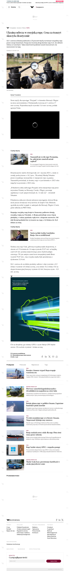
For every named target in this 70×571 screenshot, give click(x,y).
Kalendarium (21, 549)
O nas (8, 527)
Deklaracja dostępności (23, 534)
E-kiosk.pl (50, 527)
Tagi (46, 365)
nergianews (40, 7)
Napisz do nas (11, 531)
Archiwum (35, 532)
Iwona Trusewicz (16, 95)
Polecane (23, 365)
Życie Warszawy (52, 538)
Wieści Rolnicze (51, 536)
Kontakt (9, 529)
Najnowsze (35, 365)
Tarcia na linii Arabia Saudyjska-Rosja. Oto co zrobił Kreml (42, 234)
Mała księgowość (52, 532)
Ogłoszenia (35, 529)
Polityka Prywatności (23, 527)
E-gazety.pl (50, 529)
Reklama (34, 527)
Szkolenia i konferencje (13, 544)
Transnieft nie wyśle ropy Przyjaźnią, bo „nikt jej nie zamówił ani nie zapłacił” (44, 159)
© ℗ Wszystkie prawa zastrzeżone (21, 355)
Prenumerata (36, 531)
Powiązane (10, 365)
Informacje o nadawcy (23, 532)
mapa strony (10, 549)
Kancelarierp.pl (51, 534)
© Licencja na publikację (18, 353)
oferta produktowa (34, 549)
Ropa (28, 28)
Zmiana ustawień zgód (23, 529)
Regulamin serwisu (22, 531)
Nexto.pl (49, 531)
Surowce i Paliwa (21, 28)
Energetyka (13, 28)
